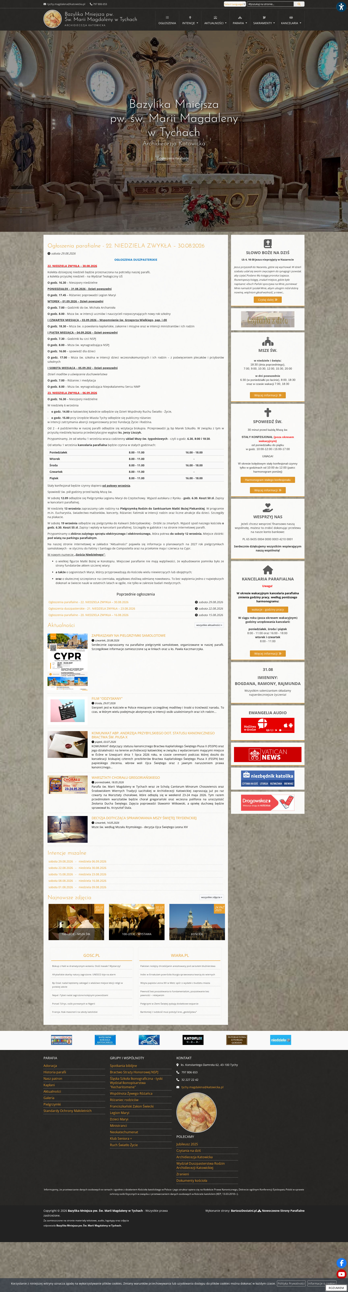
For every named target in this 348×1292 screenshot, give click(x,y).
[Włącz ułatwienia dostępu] (341, 7)
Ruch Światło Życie (124, 1145)
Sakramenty (263, 23)
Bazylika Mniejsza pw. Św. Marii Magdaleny (90, 19)
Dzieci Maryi (119, 1119)
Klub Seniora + (121, 1138)
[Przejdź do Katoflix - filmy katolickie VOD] (108, 1040)
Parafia (239, 23)
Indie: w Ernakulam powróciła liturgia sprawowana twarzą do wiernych (177, 974)
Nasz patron (53, 1078)
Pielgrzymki (52, 1104)
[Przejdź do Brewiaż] (152, 1040)
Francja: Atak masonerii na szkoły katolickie (74, 1011)
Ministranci (118, 1125)
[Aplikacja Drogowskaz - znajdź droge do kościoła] (267, 802)
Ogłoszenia (167, 23)
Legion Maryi (119, 1113)
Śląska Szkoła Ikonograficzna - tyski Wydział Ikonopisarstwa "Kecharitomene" (136, 1082)
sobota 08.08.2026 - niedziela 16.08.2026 (77, 881)
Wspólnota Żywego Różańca (131, 1093)
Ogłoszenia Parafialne (174, 158)
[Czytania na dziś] (267, 319)
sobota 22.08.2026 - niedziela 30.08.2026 (77, 868)
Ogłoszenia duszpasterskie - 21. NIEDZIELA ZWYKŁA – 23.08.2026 (92, 608)
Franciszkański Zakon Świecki (132, 1106)
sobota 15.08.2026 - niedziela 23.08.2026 (77, 874)
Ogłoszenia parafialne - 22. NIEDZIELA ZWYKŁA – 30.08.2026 (126, 246)
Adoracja (50, 1065)
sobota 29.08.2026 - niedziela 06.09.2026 (77, 861)
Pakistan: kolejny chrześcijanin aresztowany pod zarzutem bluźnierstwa (177, 965)
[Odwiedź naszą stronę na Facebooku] (342, 1263)
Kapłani (49, 1085)
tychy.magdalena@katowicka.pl (66, 4)
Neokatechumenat (124, 1132)
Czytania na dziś (188, 1150)
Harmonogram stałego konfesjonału (268, 479)
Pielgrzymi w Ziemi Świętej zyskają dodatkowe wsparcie (169, 1003)
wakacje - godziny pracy (268, 609)
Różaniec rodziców (124, 1100)
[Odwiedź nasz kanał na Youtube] (342, 1274)
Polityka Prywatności (291, 1283)
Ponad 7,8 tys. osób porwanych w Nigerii (73, 1003)
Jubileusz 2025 (187, 1144)
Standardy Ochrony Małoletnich (68, 1111)
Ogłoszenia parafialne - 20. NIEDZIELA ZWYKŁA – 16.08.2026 (88, 615)
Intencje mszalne (67, 853)
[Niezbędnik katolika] (267, 778)
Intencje (189, 23)
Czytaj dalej (266, 300)
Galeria (49, 1098)
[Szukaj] (299, 4)
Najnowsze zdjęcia (69, 897)
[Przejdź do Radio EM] (240, 1040)
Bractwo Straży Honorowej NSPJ (134, 1072)
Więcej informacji (266, 395)
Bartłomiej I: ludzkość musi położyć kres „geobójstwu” (168, 1011)
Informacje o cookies (322, 1283)
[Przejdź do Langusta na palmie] (64, 1040)
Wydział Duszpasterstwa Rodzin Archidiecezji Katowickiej (200, 1165)
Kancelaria (290, 23)
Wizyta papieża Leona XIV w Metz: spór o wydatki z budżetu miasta (175, 982)
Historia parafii (55, 1072)
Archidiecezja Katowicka (194, 1157)
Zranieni (182, 1174)
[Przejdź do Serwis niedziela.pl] (196, 1040)
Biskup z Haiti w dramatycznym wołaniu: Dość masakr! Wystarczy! (86, 965)
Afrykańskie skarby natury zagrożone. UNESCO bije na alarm (84, 974)
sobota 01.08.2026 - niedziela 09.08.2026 (77, 887)
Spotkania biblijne (123, 1065)
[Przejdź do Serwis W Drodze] (284, 1040)
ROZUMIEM (336, 1288)
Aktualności (214, 23)
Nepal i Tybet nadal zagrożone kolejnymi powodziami (80, 995)
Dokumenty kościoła (191, 1180)
